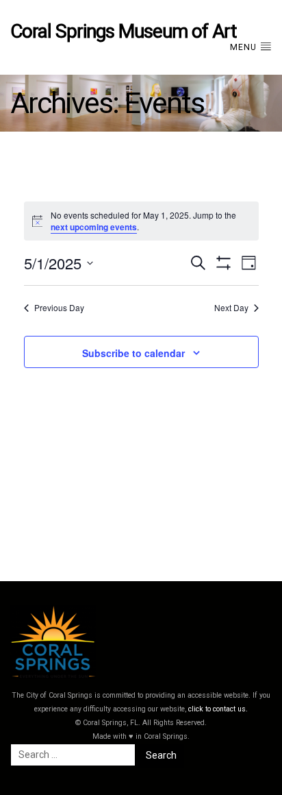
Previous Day (59, 307)
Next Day (231, 307)
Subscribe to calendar (133, 353)
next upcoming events (94, 227)
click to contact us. (218, 709)
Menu (244, 47)
